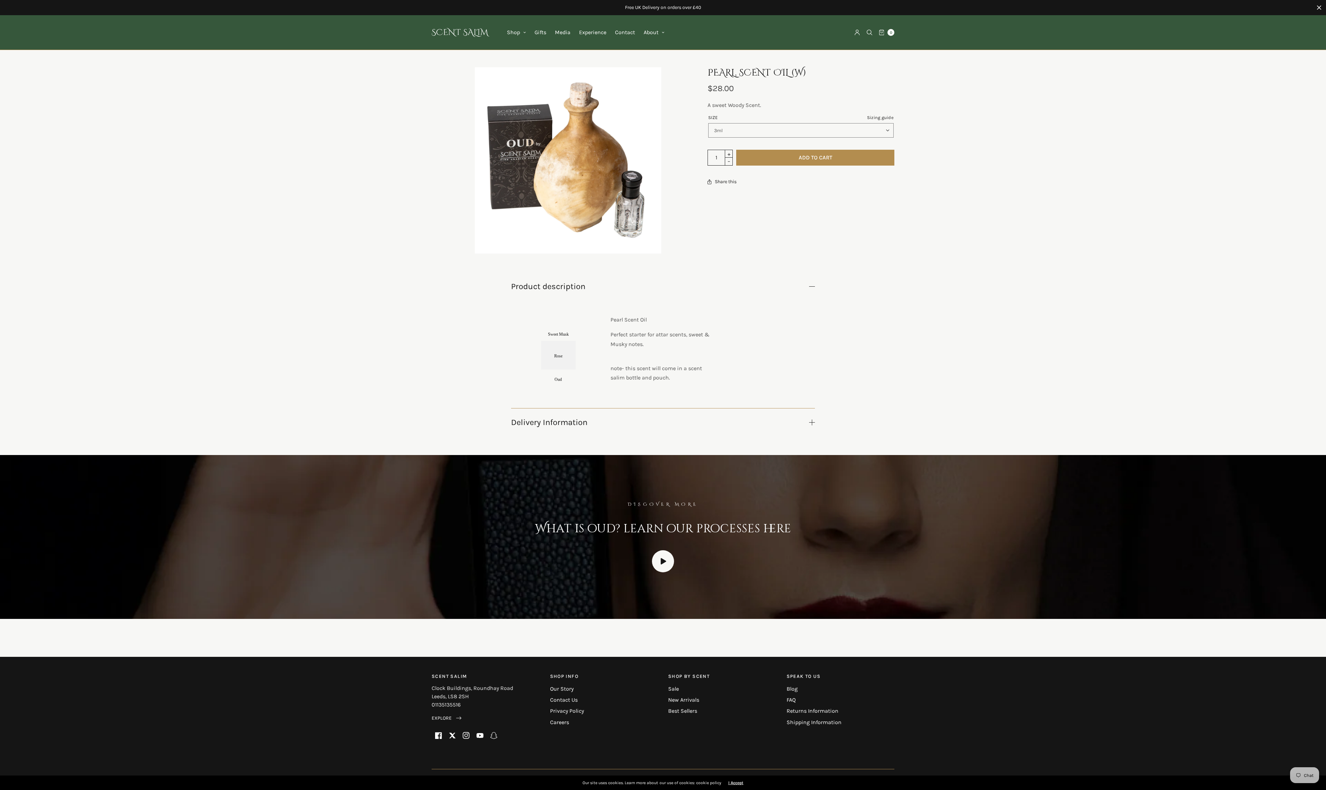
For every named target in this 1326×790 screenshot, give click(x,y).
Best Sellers (682, 711)
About (651, 32)
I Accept (735, 783)
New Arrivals (683, 700)
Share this (726, 181)
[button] (446, 718)
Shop (513, 32)
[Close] (1319, 7)
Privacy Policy (567, 711)
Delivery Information (549, 422)
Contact (625, 32)
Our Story (562, 688)
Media (562, 32)
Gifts (540, 32)
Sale (673, 688)
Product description (548, 286)
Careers (559, 722)
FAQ (791, 700)
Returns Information (812, 711)
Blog (792, 688)
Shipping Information (814, 722)
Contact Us (564, 700)
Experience (592, 32)
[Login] (857, 32)
